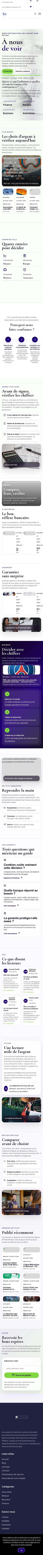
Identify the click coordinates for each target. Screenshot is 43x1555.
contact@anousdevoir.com (11, 7)
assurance (33, 320)
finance (35, 1017)
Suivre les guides (23, 1375)
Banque (5, 1495)
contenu (8, 978)
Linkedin (5, 1528)
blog (7, 1013)
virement (8, 407)
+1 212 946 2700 (7, 2)
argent (30, 33)
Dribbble (5, 1521)
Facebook (6, 1524)
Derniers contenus (23, 71)
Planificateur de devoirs (13, 1474)
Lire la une (7, 71)
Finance (5, 1503)
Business (6, 1499)
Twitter (5, 1517)
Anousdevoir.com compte (13, 1478)
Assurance (7, 1492)
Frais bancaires (8, 145)
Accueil (5, 1459)
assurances (22, 56)
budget (5, 1353)
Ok (21, 1550)
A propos (6, 1466)
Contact (5, 1470)
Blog (4, 1463)
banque (32, 56)
